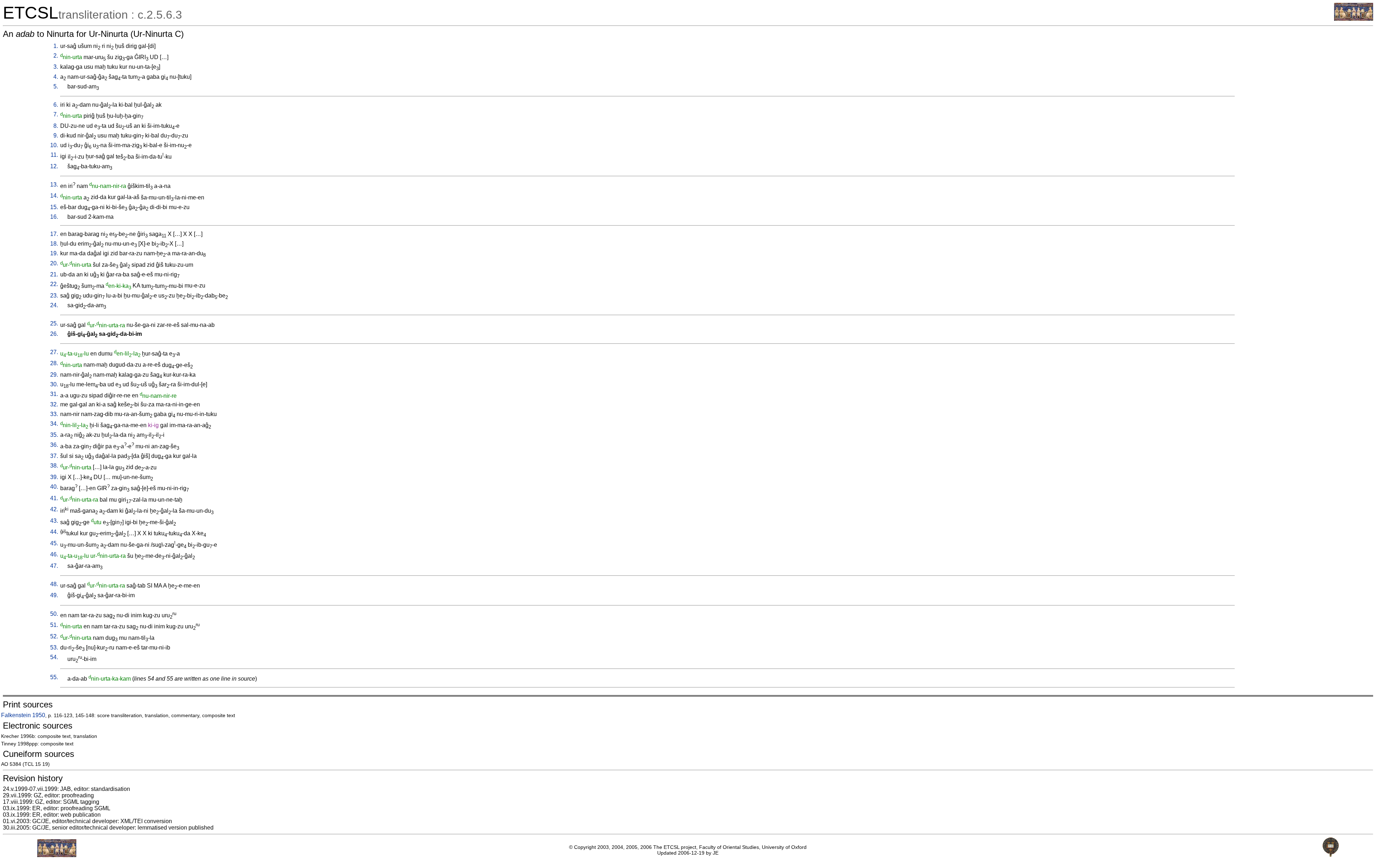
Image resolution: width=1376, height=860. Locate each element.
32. (54, 404)
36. (54, 445)
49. (54, 595)
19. (54, 253)
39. (54, 477)
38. (54, 466)
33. (54, 414)
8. (55, 126)
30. (54, 384)
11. (54, 155)
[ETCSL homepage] (1353, 19)
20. (54, 263)
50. (54, 614)
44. (54, 532)
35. (54, 435)
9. (55, 135)
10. (54, 145)
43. (54, 521)
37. (54, 456)
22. (54, 284)
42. (54, 509)
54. (54, 657)
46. (54, 554)
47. (54, 566)
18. (54, 244)
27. (54, 352)
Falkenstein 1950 (23, 715)
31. (54, 394)
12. (54, 166)
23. (54, 296)
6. (55, 105)
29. (54, 375)
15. (54, 207)
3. (55, 67)
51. (54, 625)
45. (54, 543)
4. (55, 77)
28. (54, 363)
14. (54, 196)
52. (54, 636)
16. (54, 217)
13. (54, 185)
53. (54, 647)
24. (54, 305)
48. (54, 584)
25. (54, 323)
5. (55, 86)
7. (55, 114)
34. (54, 424)
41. (54, 498)
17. (54, 234)
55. (54, 677)
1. (55, 46)
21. (54, 274)
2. (55, 56)
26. (54, 334)
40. (54, 487)
